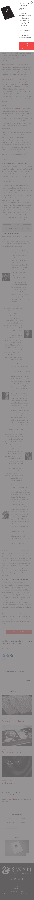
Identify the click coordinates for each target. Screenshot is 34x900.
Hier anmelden (26, 44)
